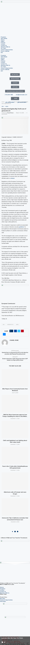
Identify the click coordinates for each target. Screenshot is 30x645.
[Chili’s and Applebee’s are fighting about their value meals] (15, 429)
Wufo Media (4, 38)
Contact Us (4, 45)
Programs (3, 37)
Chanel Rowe (10, 112)
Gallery (2, 41)
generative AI (10, 324)
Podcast (3, 42)
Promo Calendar (5, 51)
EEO (2, 52)
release (13, 178)
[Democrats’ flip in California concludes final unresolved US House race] (15, 507)
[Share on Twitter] (19, 331)
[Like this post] (11, 331)
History (3, 40)
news (17, 324)
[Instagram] (6, 579)
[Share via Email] (4, 334)
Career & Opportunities (7, 49)
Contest (3, 44)
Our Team (3, 48)
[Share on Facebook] (15, 331)
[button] (15, 54)
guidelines (21, 227)
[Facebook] (2, 579)
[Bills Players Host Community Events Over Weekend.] (15, 378)
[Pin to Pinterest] (22, 331)
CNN (3, 324)
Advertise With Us (5, 47)
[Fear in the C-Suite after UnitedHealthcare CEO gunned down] (15, 455)
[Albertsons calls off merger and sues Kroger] (15, 481)
